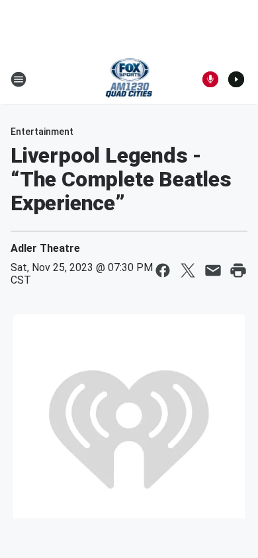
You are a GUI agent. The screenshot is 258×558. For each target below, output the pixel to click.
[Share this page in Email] (213, 270)
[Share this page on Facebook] (162, 270)
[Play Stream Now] (236, 79)
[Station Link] (129, 79)
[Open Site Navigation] (18, 79)
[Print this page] (238, 270)
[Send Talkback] (210, 79)
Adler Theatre (45, 248)
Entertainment (42, 131)
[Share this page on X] (188, 270)
